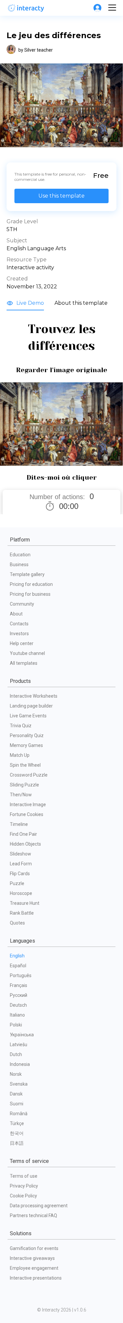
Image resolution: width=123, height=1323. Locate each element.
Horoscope (21, 893)
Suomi (16, 1103)
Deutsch (18, 1005)
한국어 (17, 1133)
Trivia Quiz (20, 725)
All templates (23, 663)
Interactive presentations (36, 1278)
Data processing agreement (39, 1205)
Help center (21, 643)
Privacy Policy (24, 1186)
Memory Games (26, 745)
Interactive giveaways (32, 1258)
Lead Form (21, 863)
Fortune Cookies (26, 814)
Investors (19, 633)
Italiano (17, 1015)
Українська (22, 1034)
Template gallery (27, 574)
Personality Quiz (27, 735)
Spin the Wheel (25, 765)
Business (19, 564)
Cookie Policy (23, 1195)
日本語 (17, 1143)
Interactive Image (28, 804)
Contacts (19, 623)
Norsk (16, 1074)
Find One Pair (23, 834)
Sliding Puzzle (24, 784)
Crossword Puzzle (29, 775)
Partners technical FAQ (33, 1215)
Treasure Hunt (24, 903)
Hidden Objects (25, 844)
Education (20, 554)
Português (20, 975)
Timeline (19, 824)
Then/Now (21, 794)
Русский (18, 995)
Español (18, 965)
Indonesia (20, 1064)
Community (22, 604)
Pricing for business (30, 594)
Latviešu (18, 1044)
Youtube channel (27, 653)
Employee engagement (34, 1268)
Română (19, 1113)
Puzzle (17, 883)
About (16, 613)
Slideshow (20, 853)
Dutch (16, 1054)
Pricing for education (31, 584)
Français (18, 985)
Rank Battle (22, 913)
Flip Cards (20, 873)
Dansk (16, 1093)
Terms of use (23, 1176)
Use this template (61, 196)
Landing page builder (31, 706)
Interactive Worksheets (33, 696)
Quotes (17, 923)
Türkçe (17, 1123)
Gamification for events (34, 1248)
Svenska (19, 1084)
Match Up (20, 755)
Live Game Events (28, 715)
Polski (16, 1024)
